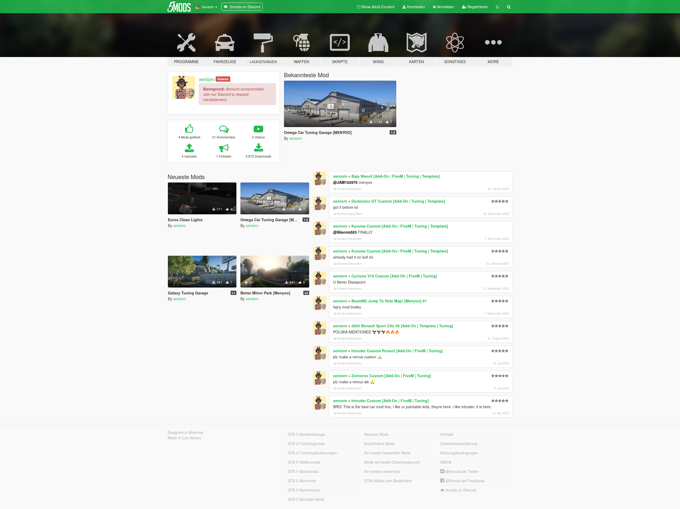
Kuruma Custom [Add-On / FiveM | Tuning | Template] (399, 226)
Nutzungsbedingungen (459, 452)
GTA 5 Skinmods (302, 480)
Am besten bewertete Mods (387, 452)
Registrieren (477, 6)
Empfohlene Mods (379, 443)
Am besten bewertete (382, 471)
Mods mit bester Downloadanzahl (392, 462)
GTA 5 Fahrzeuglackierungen (312, 452)
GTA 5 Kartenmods (304, 490)
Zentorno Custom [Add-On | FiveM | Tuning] (391, 375)
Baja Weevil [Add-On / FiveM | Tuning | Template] (395, 176)
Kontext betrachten (349, 188)
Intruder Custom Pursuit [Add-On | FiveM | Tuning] (397, 350)
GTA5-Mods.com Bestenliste (388, 480)
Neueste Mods (376, 434)
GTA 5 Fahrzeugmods (306, 443)
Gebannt (222, 79)
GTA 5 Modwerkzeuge (306, 434)
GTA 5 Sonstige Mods (306, 499)
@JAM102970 (345, 182)
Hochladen (415, 6)
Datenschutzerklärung (458, 443)
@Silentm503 (345, 232)
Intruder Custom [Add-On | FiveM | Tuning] (390, 400)
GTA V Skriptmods (303, 471)
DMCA (445, 462)
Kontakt (446, 434)
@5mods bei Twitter (461, 471)
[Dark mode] (497, 6)
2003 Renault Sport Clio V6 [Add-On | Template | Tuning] (402, 325)
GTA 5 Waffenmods (304, 462)
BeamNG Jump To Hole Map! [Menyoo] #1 (389, 300)
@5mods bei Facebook (464, 480)
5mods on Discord (460, 490)
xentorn (207, 79)
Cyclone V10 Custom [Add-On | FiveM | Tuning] (394, 276)
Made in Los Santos (184, 437)
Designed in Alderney (185, 432)
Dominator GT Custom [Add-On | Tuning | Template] (398, 201)
